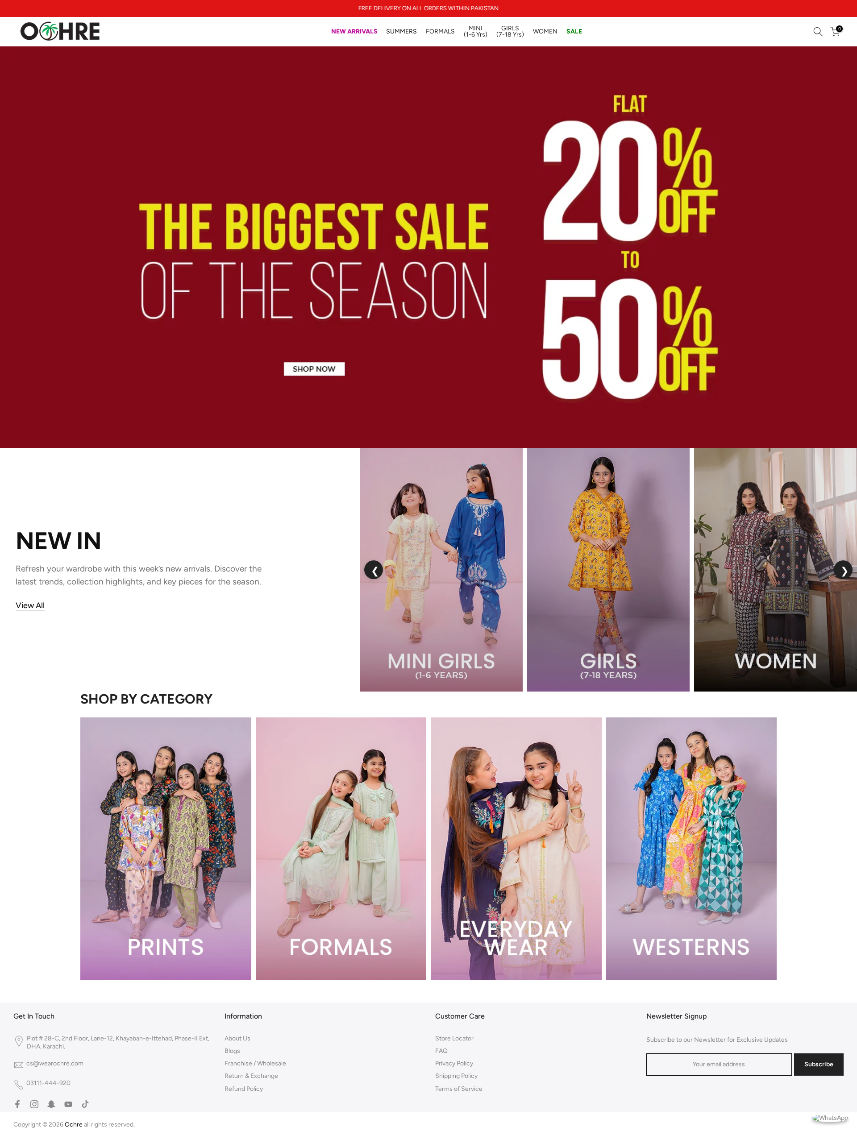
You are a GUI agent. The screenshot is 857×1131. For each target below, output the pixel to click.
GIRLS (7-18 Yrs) (510, 31)
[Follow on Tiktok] (85, 1104)
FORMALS (440, 31)
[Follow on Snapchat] (51, 1104)
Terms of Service (459, 1089)
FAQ (441, 1051)
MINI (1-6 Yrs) (475, 31)
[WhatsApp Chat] (830, 1117)
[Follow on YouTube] (68, 1104)
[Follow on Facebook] (17, 1104)
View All (30, 605)
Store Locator (454, 1038)
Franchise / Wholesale (255, 1063)
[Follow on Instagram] (34, 1104)
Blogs (232, 1051)
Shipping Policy (456, 1076)
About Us (237, 1038)
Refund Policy (244, 1089)
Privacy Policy (454, 1063)
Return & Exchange (251, 1076)
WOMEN (545, 31)
